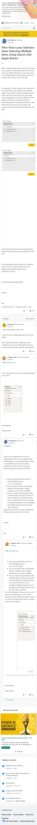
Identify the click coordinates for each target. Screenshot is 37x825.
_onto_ (15, 778)
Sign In (33, 23)
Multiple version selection (14, 766)
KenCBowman (11, 40)
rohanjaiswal (10, 324)
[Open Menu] (34, 28)
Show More (10, 700)
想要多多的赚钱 (20, 801)
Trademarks (5, 818)
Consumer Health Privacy (27, 821)
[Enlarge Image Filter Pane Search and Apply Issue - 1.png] (18, 133)
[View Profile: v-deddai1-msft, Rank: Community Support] (4, 358)
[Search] (21, 23)
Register (26, 23)
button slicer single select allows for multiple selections (17, 774)
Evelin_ (15, 768)
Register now (6, 16)
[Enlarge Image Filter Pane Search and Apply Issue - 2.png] (18, 162)
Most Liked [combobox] (30, 319)
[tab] (18, 751)
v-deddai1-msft (11, 357)
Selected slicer (10, 783)
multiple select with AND (13, 791)
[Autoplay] (15, 751)
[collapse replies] (18, 323)
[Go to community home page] (12, 23)
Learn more (25, 35)
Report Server (7, 28)
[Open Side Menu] (2, 22)
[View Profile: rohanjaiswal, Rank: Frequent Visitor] (4, 325)
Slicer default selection (13, 798)
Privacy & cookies (18, 814)
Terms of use (29, 814)
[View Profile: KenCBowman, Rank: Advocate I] (4, 41)
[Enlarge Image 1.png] (12, 400)
